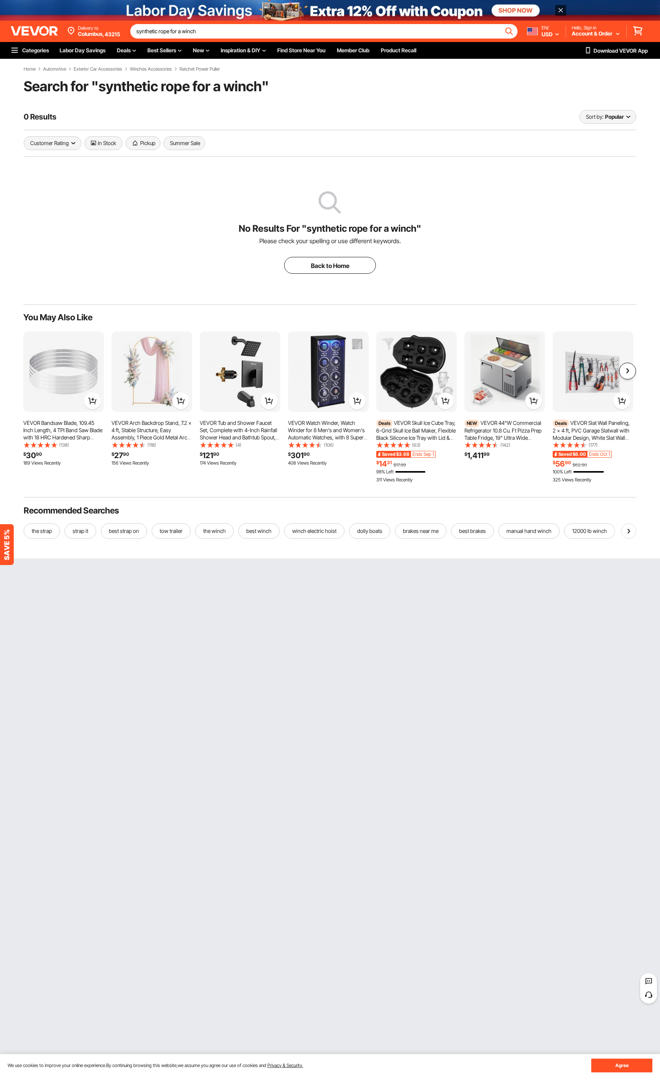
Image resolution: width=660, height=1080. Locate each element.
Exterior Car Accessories (98, 69)
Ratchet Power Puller (200, 69)
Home (30, 69)
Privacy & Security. (285, 1065)
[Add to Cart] (92, 400)
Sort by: (594, 116)
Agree (622, 1065)
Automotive (54, 69)
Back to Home (330, 266)
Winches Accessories (151, 69)
